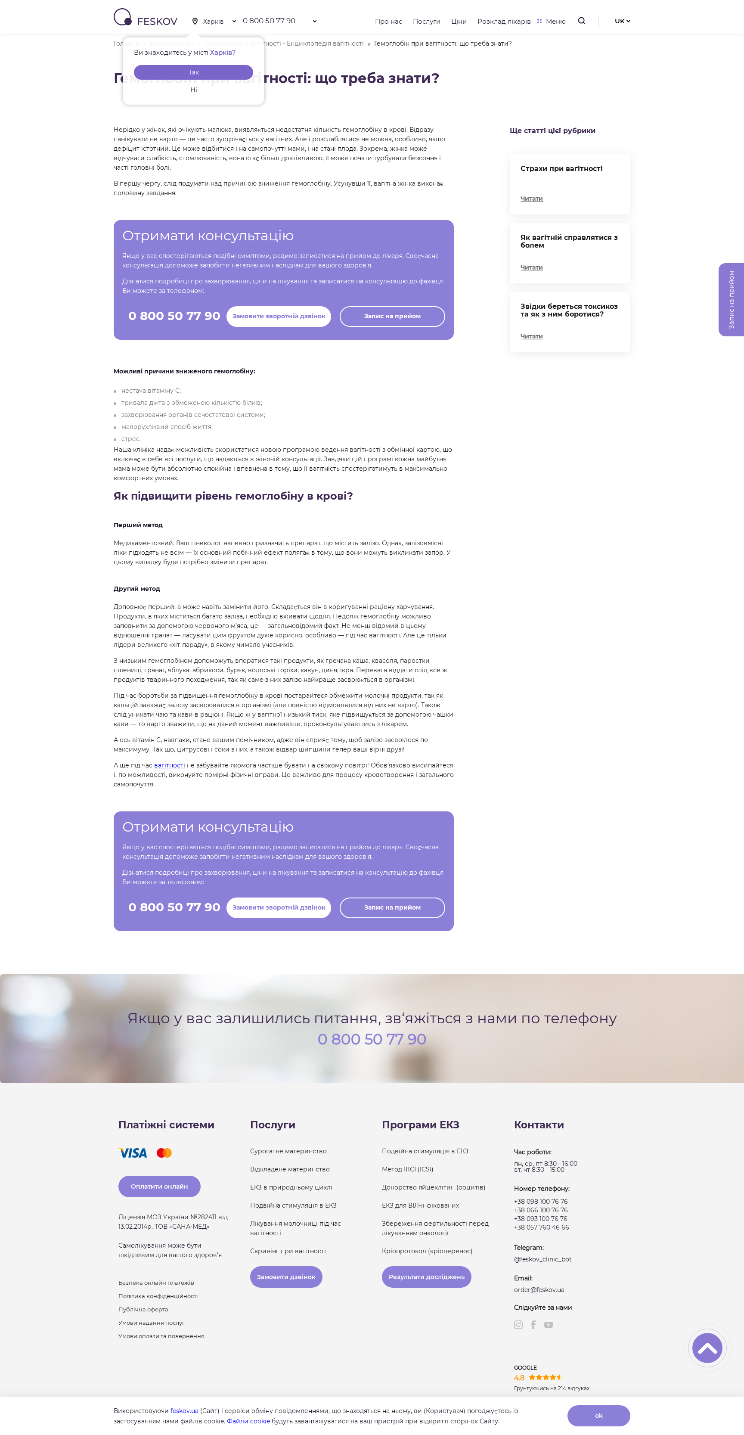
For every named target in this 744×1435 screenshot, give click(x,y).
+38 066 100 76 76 (541, 1210)
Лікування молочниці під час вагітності (295, 1228)
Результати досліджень (427, 1277)
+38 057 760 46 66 (541, 1227)
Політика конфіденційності (158, 1295)
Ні (193, 90)
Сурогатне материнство (288, 1151)
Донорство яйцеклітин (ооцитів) (434, 1187)
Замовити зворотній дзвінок (279, 316)
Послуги (426, 21)
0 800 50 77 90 (269, 20)
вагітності (169, 765)
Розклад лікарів (504, 21)
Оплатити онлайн (159, 1186)
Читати (532, 198)
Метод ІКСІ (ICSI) (408, 1169)
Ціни (459, 21)
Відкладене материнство (290, 1169)
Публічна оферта (143, 1309)
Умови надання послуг (151, 1322)
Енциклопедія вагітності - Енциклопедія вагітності (284, 43)
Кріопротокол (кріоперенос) (427, 1251)
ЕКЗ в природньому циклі (291, 1187)
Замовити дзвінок (286, 1277)
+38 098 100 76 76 (541, 1201)
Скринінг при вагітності (288, 1251)
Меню (556, 21)
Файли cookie (248, 1421)
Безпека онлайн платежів (156, 1282)
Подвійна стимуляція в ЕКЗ (293, 1205)
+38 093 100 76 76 (540, 1219)
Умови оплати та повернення (161, 1335)
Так (194, 72)
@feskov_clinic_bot (543, 1259)
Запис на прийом (392, 316)
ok (599, 1415)
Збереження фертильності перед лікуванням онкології (435, 1228)
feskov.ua (184, 1411)
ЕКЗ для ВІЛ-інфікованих (420, 1205)
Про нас (388, 21)
